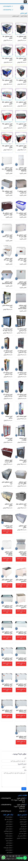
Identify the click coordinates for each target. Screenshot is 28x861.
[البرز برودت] (22, 7)
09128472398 (7, 10)
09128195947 (7, 6)
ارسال (23, 789)
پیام (25, 770)
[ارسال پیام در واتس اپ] (4, 857)
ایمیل (24, 764)
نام (25, 758)
